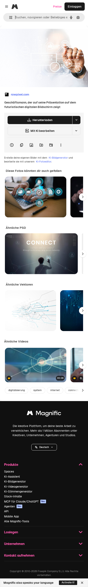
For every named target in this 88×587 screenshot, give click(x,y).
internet (55, 390)
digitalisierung (16, 390)
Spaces (9, 471)
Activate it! (68, 582)
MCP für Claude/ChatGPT (24, 501)
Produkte (11, 464)
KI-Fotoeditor (43, 161)
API (6, 511)
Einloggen (74, 6)
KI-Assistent (12, 476)
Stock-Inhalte (13, 496)
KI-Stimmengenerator (18, 491)
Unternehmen (14, 543)
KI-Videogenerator (16, 486)
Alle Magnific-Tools (16, 521)
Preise (57, 6)
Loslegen (11, 532)
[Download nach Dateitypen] (76, 120)
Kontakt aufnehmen (19, 555)
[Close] (82, 582)
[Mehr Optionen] (61, 145)
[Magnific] (44, 414)
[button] (44, 447)
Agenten (12, 506)
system (37, 390)
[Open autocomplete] (9, 17)
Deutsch (44, 447)
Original (26, 35)
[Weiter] (82, 197)
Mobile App (11, 516)
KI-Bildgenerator (58, 157)
